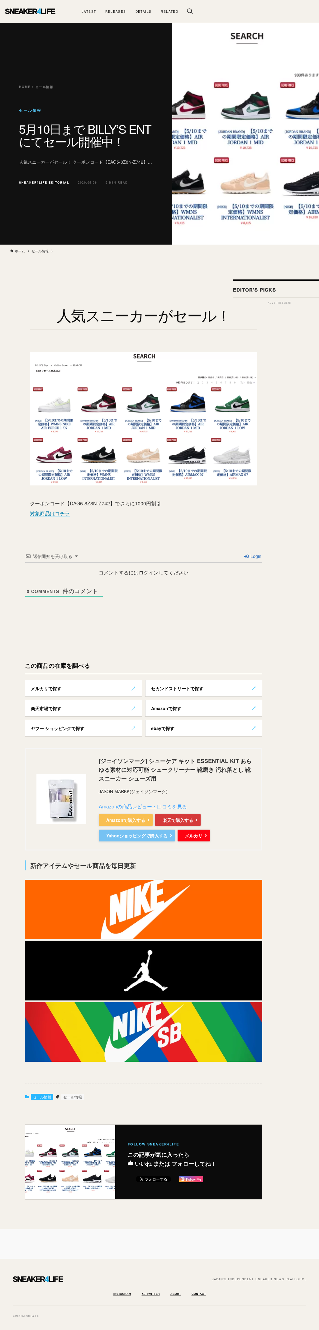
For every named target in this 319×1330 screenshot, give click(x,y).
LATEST (89, 11)
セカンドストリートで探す (177, 688)
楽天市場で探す (46, 708)
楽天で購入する (178, 820)
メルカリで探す (46, 688)
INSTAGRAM (122, 1294)
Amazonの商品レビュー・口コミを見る (143, 806)
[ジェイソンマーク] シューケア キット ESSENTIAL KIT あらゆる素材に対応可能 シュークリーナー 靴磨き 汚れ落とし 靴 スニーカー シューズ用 (175, 769)
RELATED (169, 11)
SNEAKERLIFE (30, 11)
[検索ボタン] (190, 11)
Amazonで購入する (125, 820)
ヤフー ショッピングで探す (57, 728)
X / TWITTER (151, 1294)
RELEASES (115, 11)
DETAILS (144, 11)
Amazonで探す (166, 708)
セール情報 (42, 1096)
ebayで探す (162, 728)
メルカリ (193, 835)
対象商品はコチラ (50, 513)
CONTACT (199, 1294)
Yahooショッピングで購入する (137, 835)
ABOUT (175, 1294)
